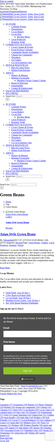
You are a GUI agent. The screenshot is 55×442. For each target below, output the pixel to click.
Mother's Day (32, 422)
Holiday (39, 417)
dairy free (22, 412)
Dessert (35, 412)
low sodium (47, 420)
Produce (17, 425)
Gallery (9, 217)
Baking (33, 404)
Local (16, 420)
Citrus (17, 410)
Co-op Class (46, 410)
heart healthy (12, 417)
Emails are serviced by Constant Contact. (37, 363)
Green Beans (34, 242)
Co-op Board (30, 410)
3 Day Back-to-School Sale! (18, 295)
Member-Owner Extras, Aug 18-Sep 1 (23, 300)
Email (6, 328)
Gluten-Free (39, 415)
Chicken (6, 410)
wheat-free (21, 433)
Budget (9, 407)
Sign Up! (27, 371)
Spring (38, 428)
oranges (5, 425)
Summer (12, 245)
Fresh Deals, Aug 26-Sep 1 (18, 293)
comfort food (8, 412)
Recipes (9, 228)
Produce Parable (33, 425)
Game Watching (21, 415)
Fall (8, 415)
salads (13, 428)
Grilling (44, 242)
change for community (28, 407)
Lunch (5, 422)
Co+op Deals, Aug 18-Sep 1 (18, 298)
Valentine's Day (33, 430)
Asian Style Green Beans (17, 214)
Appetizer (6, 404)
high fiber (26, 417)
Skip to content (6, 1)
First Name (9, 342)
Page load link (6, 438)
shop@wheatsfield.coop (31, 386)
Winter (33, 433)
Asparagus (20, 404)
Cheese (45, 407)
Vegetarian (7, 433)
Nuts (45, 422)
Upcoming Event (14, 430)
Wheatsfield (8, 240)
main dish (16, 422)
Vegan (20, 245)
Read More (5, 268)
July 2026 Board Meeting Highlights (22, 303)
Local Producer (31, 420)
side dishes (26, 428)
